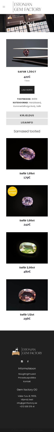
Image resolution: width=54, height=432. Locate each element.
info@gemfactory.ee (27, 403)
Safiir (38, 106)
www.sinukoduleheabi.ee (31, 430)
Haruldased (35, 102)
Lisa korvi (27, 90)
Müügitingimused (27, 374)
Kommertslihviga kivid (24, 106)
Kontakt (27, 381)
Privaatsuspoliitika (27, 377)
